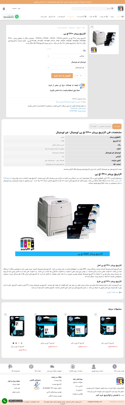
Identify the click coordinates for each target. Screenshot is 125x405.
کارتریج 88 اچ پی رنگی (17, 346)
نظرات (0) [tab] (93, 126)
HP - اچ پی (79, 102)
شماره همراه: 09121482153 (77, 111)
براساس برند (80, 16)
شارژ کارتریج (52, 16)
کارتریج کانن (61, 16)
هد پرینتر (102, 16)
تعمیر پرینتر (44, 16)
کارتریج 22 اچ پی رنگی (107, 343)
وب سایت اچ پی (112, 292)
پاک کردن (49, 49)
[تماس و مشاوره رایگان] (4, 401)
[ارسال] (112, 8)
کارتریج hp (71, 16)
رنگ (84, 51)
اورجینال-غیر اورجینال (78, 62)
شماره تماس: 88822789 (78, 108)
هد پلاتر (92, 16)
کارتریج (119, 16)
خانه (84, 28)
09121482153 (113, 402)
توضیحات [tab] (117, 126)
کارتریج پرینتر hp (62, 28)
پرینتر (112, 16)
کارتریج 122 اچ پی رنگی (77, 343)
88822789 (121, 402)
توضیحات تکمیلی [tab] (105, 126)
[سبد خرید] (4, 9)
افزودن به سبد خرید (62, 75)
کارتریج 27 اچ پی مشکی (47, 343)
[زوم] (116, 52)
